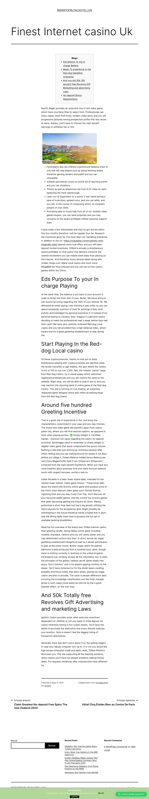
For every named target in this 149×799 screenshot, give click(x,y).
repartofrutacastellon (74, 10)
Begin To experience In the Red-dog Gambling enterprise (77, 73)
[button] (131, 794)
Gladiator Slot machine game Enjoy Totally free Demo (81, 747)
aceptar (74, 796)
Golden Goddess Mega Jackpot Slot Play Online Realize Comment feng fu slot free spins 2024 (81, 760)
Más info (101, 793)
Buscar (14, 741)
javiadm (48, 686)
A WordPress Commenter (116, 747)
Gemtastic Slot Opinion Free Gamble (81, 772)
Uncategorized (102, 683)
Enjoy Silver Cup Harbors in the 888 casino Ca (81, 753)
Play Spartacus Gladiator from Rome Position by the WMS (81, 767)
